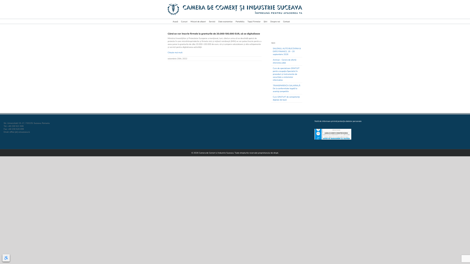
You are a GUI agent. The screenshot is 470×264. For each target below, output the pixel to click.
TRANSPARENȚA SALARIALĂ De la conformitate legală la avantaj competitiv (286, 88)
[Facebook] (5, 141)
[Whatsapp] (21, 141)
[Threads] (25, 141)
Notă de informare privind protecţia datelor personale (338, 121)
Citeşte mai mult (175, 52)
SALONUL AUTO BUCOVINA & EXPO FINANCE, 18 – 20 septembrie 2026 (287, 51)
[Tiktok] (9, 141)
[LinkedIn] (17, 141)
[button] (293, 21)
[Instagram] (13, 141)
